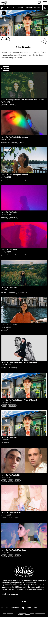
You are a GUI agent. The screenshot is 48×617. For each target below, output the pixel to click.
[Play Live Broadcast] (2, 7)
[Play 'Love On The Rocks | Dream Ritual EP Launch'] (24, 385)
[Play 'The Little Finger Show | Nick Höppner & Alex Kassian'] (24, 85)
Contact (4, 607)
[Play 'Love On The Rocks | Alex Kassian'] (24, 160)
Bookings (15, 607)
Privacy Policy (10, 613)
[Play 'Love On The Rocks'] (24, 197)
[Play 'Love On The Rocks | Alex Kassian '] (24, 122)
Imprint (4, 613)
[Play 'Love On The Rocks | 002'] (24, 498)
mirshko (32, 613)
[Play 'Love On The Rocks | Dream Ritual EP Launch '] (24, 348)
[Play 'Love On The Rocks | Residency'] (24, 535)
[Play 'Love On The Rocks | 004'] (24, 460)
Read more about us (9, 594)
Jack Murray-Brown (40, 613)
